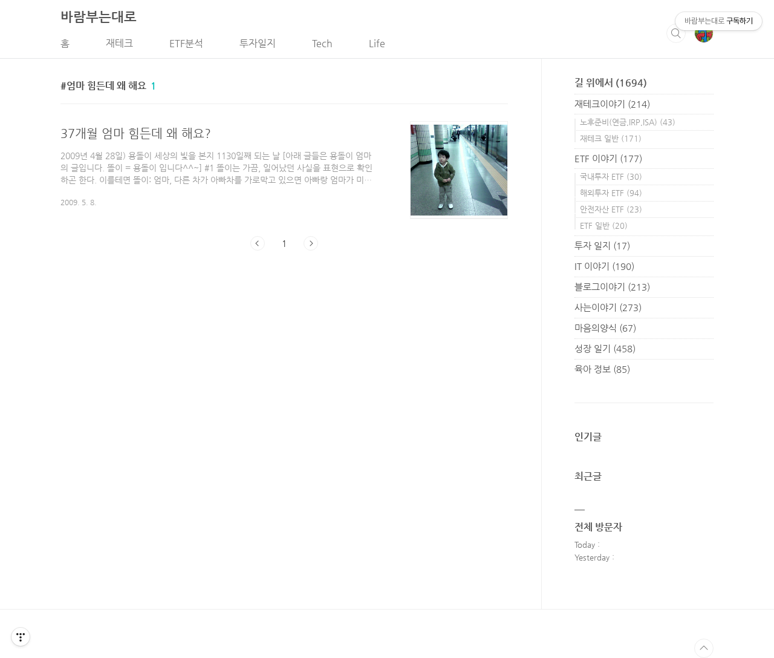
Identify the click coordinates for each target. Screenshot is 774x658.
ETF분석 (186, 43)
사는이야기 (608, 307)
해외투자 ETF (611, 192)
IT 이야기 (604, 266)
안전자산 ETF (611, 209)
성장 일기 (605, 348)
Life (377, 43)
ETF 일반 (604, 225)
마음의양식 (605, 328)
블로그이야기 (612, 286)
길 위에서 (610, 82)
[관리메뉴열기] (20, 637)
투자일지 (257, 43)
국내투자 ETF (611, 176)
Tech (322, 43)
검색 (676, 33)
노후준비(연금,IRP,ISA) (627, 122)
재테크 (119, 43)
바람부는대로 (98, 16)
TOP (704, 648)
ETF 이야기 (608, 158)
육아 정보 (602, 369)
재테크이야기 (612, 104)
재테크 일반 (611, 138)
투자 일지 (602, 245)
